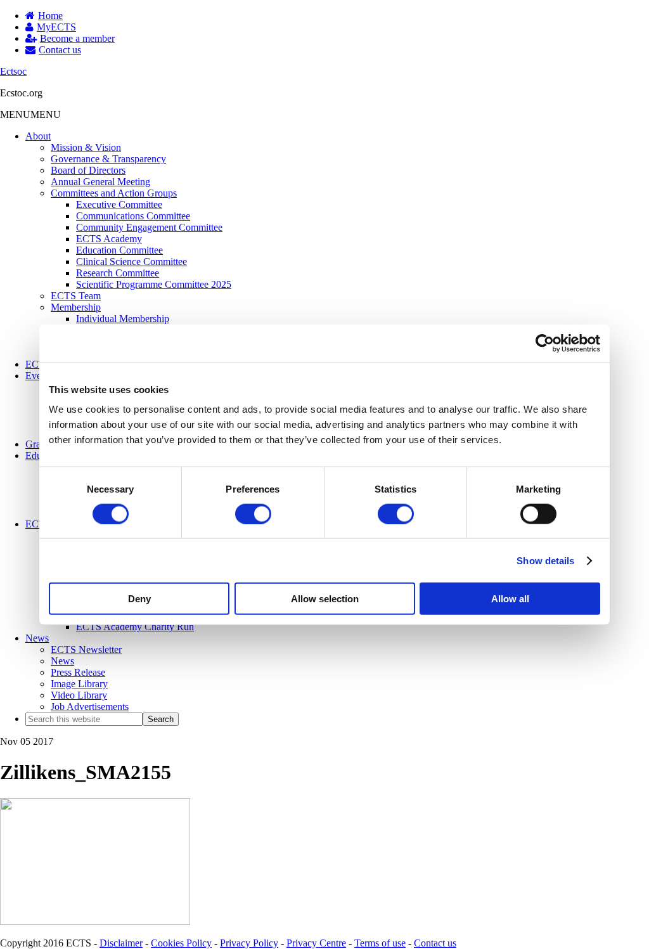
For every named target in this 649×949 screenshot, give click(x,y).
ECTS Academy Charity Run (135, 626)
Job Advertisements (90, 706)
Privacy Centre (316, 943)
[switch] (253, 513)
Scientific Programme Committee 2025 (153, 284)
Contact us (435, 943)
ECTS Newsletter (86, 649)
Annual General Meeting (100, 181)
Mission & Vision (86, 147)
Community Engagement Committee (149, 227)
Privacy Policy (249, 943)
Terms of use (380, 943)
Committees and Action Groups (114, 193)
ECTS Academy (109, 238)
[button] (30, 114)
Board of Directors (88, 170)
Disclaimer (121, 943)
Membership (76, 307)
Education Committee (119, 250)
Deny (139, 598)
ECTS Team (76, 295)
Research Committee (117, 273)
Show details (545, 560)
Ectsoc (13, 71)
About (38, 136)
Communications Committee (133, 215)
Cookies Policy (181, 943)
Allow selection (325, 598)
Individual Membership (122, 318)
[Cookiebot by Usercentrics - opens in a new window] (544, 342)
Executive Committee (119, 204)
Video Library (79, 695)
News (37, 638)
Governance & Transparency (108, 158)
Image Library (79, 683)
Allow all (510, 598)
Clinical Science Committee (131, 261)
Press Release (78, 672)
